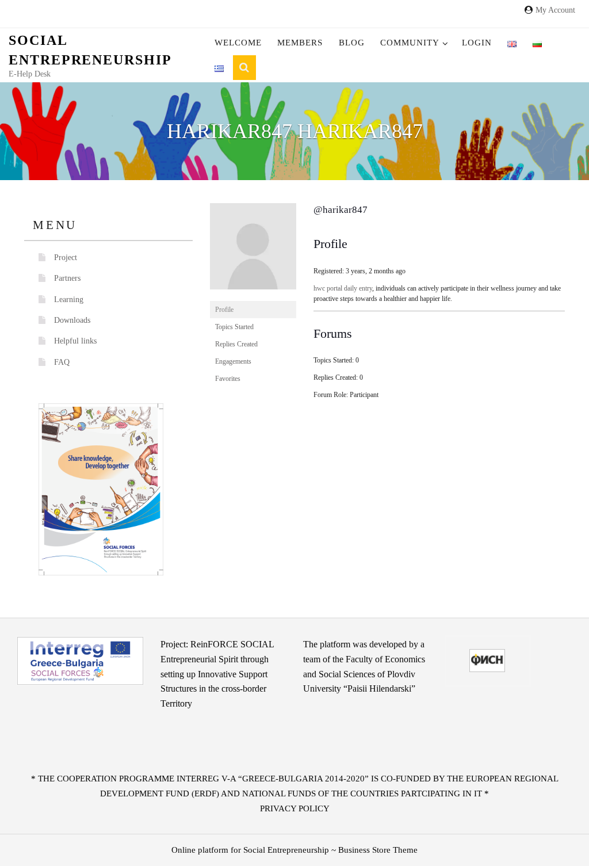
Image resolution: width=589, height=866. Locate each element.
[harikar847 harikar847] (253, 251)
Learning (68, 299)
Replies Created (236, 344)
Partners (67, 278)
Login (477, 42)
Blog (352, 42)
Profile (224, 310)
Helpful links (75, 341)
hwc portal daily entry (342, 288)
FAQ (62, 362)
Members (300, 42)
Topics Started (234, 327)
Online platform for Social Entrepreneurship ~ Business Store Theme (294, 849)
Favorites (227, 379)
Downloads (72, 320)
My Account (555, 10)
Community (409, 42)
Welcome (238, 42)
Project (65, 257)
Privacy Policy (295, 808)
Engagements (233, 361)
